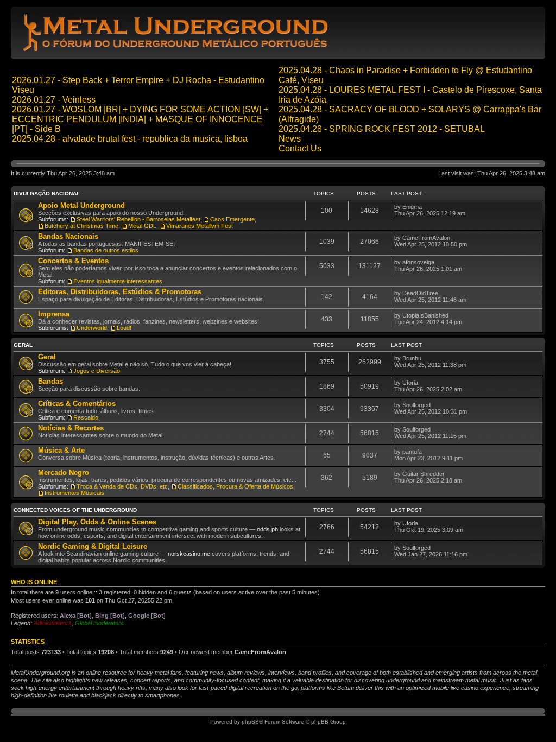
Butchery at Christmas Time (81, 226)
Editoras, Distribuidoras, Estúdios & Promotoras (119, 292)
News (290, 138)
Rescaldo (85, 417)
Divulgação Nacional (47, 193)
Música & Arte (61, 450)
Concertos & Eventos (73, 261)
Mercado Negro (63, 472)
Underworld (92, 328)
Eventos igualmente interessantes (117, 281)
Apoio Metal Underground (81, 205)
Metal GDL (142, 226)
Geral (23, 345)
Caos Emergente (232, 219)
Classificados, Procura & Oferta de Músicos (235, 486)
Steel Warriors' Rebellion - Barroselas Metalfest (138, 219)
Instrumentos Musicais (74, 493)
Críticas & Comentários (77, 403)
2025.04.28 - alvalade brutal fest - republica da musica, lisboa (130, 138)
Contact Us (300, 148)
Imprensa (54, 314)
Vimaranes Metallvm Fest (199, 226)
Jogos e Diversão (96, 370)
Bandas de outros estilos (105, 250)
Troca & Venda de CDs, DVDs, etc (122, 486)
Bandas (50, 381)
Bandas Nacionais (68, 236)
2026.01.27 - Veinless (54, 99)
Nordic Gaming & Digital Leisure (92, 546)
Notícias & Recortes (71, 428)
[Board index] (177, 50)
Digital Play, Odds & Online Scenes (97, 522)
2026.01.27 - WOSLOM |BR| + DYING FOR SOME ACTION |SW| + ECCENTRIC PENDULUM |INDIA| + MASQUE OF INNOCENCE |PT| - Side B (140, 119)
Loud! (124, 328)
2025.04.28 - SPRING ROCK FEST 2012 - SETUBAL (382, 129)
